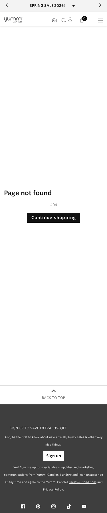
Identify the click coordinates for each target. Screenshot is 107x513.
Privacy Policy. (53, 489)
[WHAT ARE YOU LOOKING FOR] (62, 20)
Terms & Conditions (82, 482)
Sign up (53, 456)
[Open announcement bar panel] (74, 6)
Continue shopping (53, 217)
